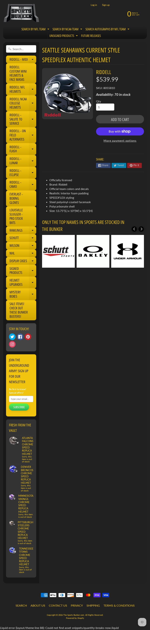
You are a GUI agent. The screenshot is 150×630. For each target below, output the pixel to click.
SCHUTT (23, 238)
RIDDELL (103, 72)
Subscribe (19, 407)
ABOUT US (38, 605)
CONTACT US (58, 605)
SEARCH (21, 605)
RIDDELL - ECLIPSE (23, 173)
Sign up (106, 5)
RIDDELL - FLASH (23, 149)
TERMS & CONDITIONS (119, 605)
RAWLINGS (23, 231)
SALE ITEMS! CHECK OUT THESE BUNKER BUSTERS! (19, 310)
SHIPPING (93, 605)
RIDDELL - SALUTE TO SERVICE (23, 119)
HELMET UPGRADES (23, 282)
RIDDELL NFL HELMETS (23, 89)
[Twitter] (12, 336)
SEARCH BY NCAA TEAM (67, 30)
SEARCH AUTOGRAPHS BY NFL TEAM (107, 30)
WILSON (23, 246)
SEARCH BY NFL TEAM (35, 30)
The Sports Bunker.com (73, 615)
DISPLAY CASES (23, 262)
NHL (23, 254)
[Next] (141, 229)
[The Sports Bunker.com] (21, 13)
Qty (98, 101)
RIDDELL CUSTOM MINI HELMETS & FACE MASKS (18, 73)
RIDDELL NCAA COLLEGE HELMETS (23, 103)
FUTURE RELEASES (91, 35)
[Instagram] (12, 344)
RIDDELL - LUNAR (23, 161)
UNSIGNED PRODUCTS (64, 36)
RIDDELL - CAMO (23, 184)
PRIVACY (77, 605)
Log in (94, 5)
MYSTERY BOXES (23, 294)
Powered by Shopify (75, 618)
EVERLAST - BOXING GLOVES (16, 198)
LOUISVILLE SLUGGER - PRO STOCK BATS (16, 216)
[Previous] (134, 229)
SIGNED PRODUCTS (23, 271)
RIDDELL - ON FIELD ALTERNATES (23, 135)
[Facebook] (20, 336)
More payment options (120, 140)
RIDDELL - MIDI (23, 60)
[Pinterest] (28, 336)
